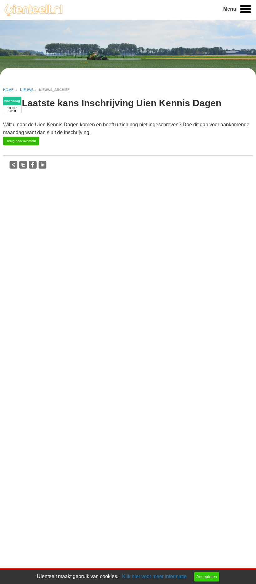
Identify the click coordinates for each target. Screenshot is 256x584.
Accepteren (206, 576)
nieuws (26, 90)
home (8, 90)
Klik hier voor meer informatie (154, 576)
